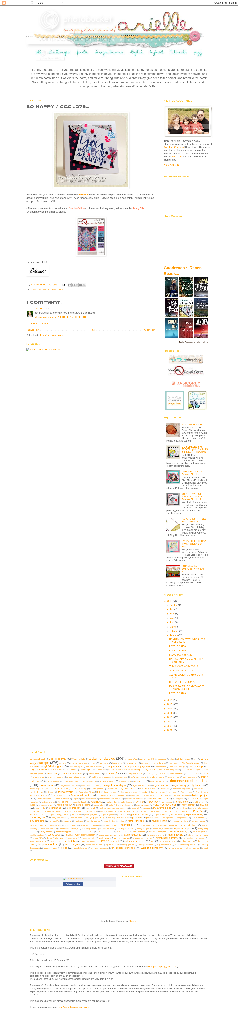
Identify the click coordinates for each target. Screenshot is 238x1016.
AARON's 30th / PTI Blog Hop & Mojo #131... (194, 520)
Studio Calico (77, 208)
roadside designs (180, 821)
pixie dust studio (198, 818)
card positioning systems (137, 766)
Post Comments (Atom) (51, 335)
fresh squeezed (60, 795)
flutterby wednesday (129, 792)
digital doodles (160, 785)
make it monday (64, 805)
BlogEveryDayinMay (191, 763)
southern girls (199, 832)
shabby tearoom (125, 828)
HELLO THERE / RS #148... (183, 682)
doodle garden (96, 789)
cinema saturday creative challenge (124, 770)
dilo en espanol (36, 789)
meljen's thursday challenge (121, 805)
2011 (170, 713)
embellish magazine (181, 789)
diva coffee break (54, 788)
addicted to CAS (147, 759)
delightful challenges (69, 786)
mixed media (39, 808)
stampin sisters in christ (198, 835)
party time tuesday (59, 818)
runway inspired (198, 821)
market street (99, 805)
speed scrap (54, 835)
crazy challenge (53, 781)
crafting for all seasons (101, 777)
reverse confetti (160, 821)
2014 (170, 700)
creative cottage (89, 781)
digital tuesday (179, 785)
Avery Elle (138, 208)
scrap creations (147, 825)
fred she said (186, 792)
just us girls (63, 802)
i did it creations (44, 799)
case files (57, 770)
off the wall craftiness (199, 808)
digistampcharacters (141, 786)
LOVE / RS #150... (178, 646)
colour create (95, 774)
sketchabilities (139, 832)
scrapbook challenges (167, 825)
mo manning (55, 808)
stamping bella (89, 838)
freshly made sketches (82, 795)
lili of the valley (199, 802)
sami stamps (55, 825)
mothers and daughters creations (113, 808)
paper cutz (76, 815)
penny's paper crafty (95, 817)
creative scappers (107, 781)
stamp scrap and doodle (109, 835)
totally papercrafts (145, 845)
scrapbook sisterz (189, 825)
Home (92, 330)
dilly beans (196, 785)
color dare (52, 773)
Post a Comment (39, 323)
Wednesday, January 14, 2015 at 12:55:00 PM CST (60, 317)
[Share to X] (77, 285)
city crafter (150, 770)
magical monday (46, 805)
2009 (170, 721)
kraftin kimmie (126, 802)
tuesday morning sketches (186, 845)
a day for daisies (102, 758)
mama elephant (83, 805)
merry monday (188, 805)
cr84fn (205, 774)
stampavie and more (155, 835)
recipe (121, 821)
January (174, 635)
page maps (155, 811)
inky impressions (88, 799)
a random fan (131, 759)
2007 (170, 730)
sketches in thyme (157, 832)
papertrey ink (37, 817)
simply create (45, 832)
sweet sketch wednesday (194, 838)
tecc (153, 841)
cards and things (177, 767)
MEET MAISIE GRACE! (193, 424)
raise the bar (109, 821)
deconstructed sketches (189, 781)
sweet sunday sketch (62, 841)
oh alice (36, 811)
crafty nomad (173, 777)
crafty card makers (138, 777)
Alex (172, 759)
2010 (170, 717)
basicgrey (131, 763)
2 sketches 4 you (57, 759)
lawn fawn (153, 802)
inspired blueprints (153, 799)
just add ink (194, 798)
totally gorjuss (128, 845)
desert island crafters (90, 786)
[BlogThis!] (73, 285)
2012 (170, 708)
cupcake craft (125, 781)
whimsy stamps (192, 848)
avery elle (37, 289)
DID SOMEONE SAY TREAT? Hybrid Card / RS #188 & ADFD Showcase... (195, 449)
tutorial (64, 848)
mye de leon (181, 808)
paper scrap (122, 815)
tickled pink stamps (94, 845)
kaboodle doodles (79, 802)
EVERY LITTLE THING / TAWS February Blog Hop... (194, 544)
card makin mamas (94, 767)
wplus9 (205, 848)
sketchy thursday (178, 831)
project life (54, 821)
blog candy (173, 763)
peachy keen (76, 818)
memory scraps (142, 805)
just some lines (48, 802)
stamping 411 (73, 838)
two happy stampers (99, 848)
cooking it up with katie (156, 774)
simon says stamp (161, 829)
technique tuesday (168, 841)
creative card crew (70, 781)
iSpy (168, 798)
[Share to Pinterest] (84, 285)
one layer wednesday (52, 811)
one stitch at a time (73, 811)
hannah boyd (148, 795)
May (172, 618)
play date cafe (37, 821)
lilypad (32, 805)
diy (67, 789)
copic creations (176, 774)
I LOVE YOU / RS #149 (180, 655)
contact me (176, 156)
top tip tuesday (112, 845)
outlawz (144, 811)
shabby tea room (106, 829)
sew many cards (89, 829)
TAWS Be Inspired (110, 841)
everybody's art (36, 792)
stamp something (132, 835)
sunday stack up (121, 838)
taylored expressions (134, 841)
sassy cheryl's (70, 825)
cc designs (100, 770)
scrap (125, 825)
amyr (93, 763)
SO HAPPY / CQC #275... (182, 670)
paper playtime (107, 815)
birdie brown (159, 763)
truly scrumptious (164, 845)
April (172, 622)
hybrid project (200, 795)
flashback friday (110, 792)
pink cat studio (152, 817)
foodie (144, 792)
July (172, 609)
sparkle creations (37, 835)
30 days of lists (78, 759)
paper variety (176, 815)
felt (98, 792)
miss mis (204, 804)
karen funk (96, 802)
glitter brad (134, 795)
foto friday (173, 792)
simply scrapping (63, 832)
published (79, 821)
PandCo (198, 811)
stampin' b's (38, 838)
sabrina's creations (38, 825)
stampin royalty (175, 835)
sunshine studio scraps (142, 838)
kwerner (140, 802)
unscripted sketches (123, 847)
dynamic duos (128, 788)
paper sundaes (160, 815)
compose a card (135, 774)
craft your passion (56, 777)
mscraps (146, 808)
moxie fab (135, 808)
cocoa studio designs (190, 770)
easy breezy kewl (148, 788)
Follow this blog (73, 884)
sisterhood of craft (105, 832)
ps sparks (66, 821)
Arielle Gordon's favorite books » (193, 342)
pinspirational (182, 818)
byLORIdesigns (53, 766)
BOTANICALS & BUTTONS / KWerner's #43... (193, 569)
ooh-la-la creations (108, 811)
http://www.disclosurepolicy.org (74, 1007)
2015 (170, 601)
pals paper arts (182, 811)
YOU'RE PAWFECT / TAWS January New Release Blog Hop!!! (192, 497)
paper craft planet (37, 815)
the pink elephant (48, 844)
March (173, 627)
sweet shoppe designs (167, 838)
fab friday (50, 792)
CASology (85, 769)
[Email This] (70, 285)
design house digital (114, 785)
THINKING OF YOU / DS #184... (185, 666)
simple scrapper (181, 828)
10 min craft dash (37, 759)
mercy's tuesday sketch (165, 804)
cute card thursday (158, 781)
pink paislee (168, 818)
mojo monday (73, 808)
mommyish (90, 808)
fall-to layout (65, 791)
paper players (90, 814)
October (174, 605)
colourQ (83, 194)
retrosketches (136, 820)
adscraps (162, 759)
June (172, 613)
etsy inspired (199, 788)
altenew (63, 763)
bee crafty (145, 763)
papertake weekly (195, 814)
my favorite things (162, 808)
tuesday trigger (50, 848)
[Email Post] (63, 284)
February (174, 631)
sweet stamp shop (38, 841)
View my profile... (172, 165)
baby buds (117, 763)
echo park (164, 788)
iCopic (75, 799)
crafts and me (121, 777)
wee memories (175, 848)
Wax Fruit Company (174, 147)
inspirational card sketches (111, 799)
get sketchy (122, 795)
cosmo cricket (193, 774)
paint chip (168, 811)
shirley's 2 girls (143, 829)
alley (195, 759)
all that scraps (183, 759)
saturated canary (109, 825)
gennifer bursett (106, 795)
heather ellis (163, 795)
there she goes (72, 844)
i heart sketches (62, 799)
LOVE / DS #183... (178, 693)
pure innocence (93, 821)
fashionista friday (86, 792)
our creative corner (128, 811)
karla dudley (112, 802)
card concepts (76, 767)
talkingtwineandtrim (89, 841)
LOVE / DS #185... (178, 650)
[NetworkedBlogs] (73, 878)
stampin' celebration (55, 838)
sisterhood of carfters (84, 832)
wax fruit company (152, 847)
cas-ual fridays (196, 766)
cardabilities (161, 767)
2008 (170, 726)
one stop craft (91, 811)
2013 (170, 704)
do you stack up (79, 788)
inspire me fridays (133, 799)
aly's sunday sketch (78, 763)
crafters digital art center (77, 777)
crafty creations (157, 777)
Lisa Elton (40, 308)
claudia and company (168, 770)
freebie (44, 795)
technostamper (187, 841)
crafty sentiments (190, 777)
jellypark (180, 799)
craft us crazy (39, 777)
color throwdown (72, 773)
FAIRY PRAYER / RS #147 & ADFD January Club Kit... (186, 687)
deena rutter (46, 785)
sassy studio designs (89, 825)
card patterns (112, 766)
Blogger (132, 921)
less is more (182, 802)
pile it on (136, 817)
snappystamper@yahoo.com (162, 966)
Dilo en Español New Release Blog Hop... (192, 473)
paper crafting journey (58, 815)
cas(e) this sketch (39, 769)
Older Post (149, 330)
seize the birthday (49, 829)
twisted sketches (80, 848)
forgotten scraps (158, 792)
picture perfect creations (118, 818)
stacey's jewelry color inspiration (80, 835)
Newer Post (33, 330)
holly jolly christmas (181, 795)
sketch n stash (122, 832)
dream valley (112, 789)
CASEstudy (71, 770)
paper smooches (139, 814)
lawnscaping (167, 802)
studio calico (57, 289)
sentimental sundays (69, 829)
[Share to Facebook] (80, 285)
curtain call (139, 781)
